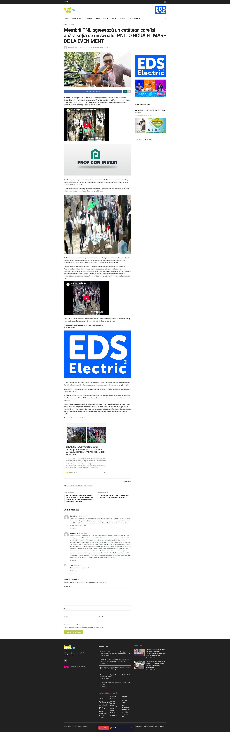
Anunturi (101, 711)
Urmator (147, 139)
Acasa (67, 19)
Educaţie (112, 703)
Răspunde (74, 528)
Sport (98, 19)
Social (123, 702)
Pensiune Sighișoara (160, 726)
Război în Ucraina (124, 697)
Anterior (139, 139)
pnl (85, 485)
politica (90, 485)
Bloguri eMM (103, 713)
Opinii (112, 710)
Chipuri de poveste (102, 716)
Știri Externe (125, 707)
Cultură (112, 699)
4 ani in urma (84, 516)
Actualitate (76, 19)
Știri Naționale (126, 709)
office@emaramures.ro (70, 655)
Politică (106, 19)
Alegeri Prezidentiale (103, 708)
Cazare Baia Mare (148, 726)
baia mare (71, 485)
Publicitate (113, 715)
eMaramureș (73, 47)
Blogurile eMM (135, 19)
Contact (66, 1)
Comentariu (67, 586)
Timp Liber (88, 19)
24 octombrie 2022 (85, 47)
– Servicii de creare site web (77, 666)
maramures (79, 485)
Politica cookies (138, 726)
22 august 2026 (105, 655)
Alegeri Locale (103, 705)
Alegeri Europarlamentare (104, 702)
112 (100, 696)
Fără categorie (114, 706)
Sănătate (124, 700)
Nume (66, 609)
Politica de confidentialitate (72, 625)
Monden (112, 708)
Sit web (101, 617)
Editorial (123, 19)
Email (66, 617)
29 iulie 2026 (148, 115)
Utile (114, 19)
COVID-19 (113, 696)
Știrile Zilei (102, 47)
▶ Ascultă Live (104, 728)
